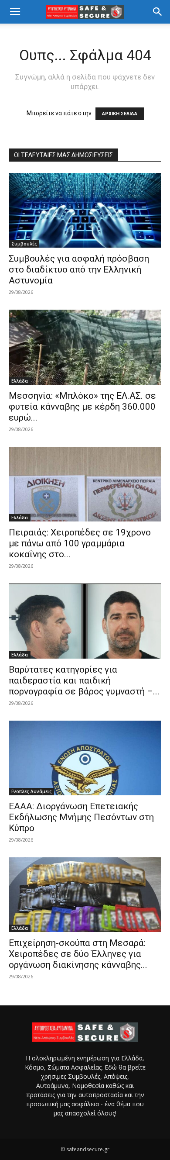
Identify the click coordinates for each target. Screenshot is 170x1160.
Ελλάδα (19, 381)
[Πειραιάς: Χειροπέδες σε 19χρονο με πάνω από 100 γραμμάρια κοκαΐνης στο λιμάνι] (85, 484)
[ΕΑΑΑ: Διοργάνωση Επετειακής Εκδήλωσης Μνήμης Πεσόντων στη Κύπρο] (85, 758)
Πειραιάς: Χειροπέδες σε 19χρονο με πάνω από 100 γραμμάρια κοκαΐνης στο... (80, 543)
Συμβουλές (24, 244)
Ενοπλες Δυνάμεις (31, 791)
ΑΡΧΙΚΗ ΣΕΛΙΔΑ (119, 114)
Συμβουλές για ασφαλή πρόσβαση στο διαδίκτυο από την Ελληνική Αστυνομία (79, 269)
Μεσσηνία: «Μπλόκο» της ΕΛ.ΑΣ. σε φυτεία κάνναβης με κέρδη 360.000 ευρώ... (82, 406)
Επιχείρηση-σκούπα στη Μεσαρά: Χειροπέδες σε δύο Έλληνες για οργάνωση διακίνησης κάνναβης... (78, 954)
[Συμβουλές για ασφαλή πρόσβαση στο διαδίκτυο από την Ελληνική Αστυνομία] (85, 210)
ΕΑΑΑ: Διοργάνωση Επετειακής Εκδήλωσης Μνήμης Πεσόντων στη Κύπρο (81, 817)
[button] (15, 12)
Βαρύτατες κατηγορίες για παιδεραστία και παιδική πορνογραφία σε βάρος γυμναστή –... (84, 680)
